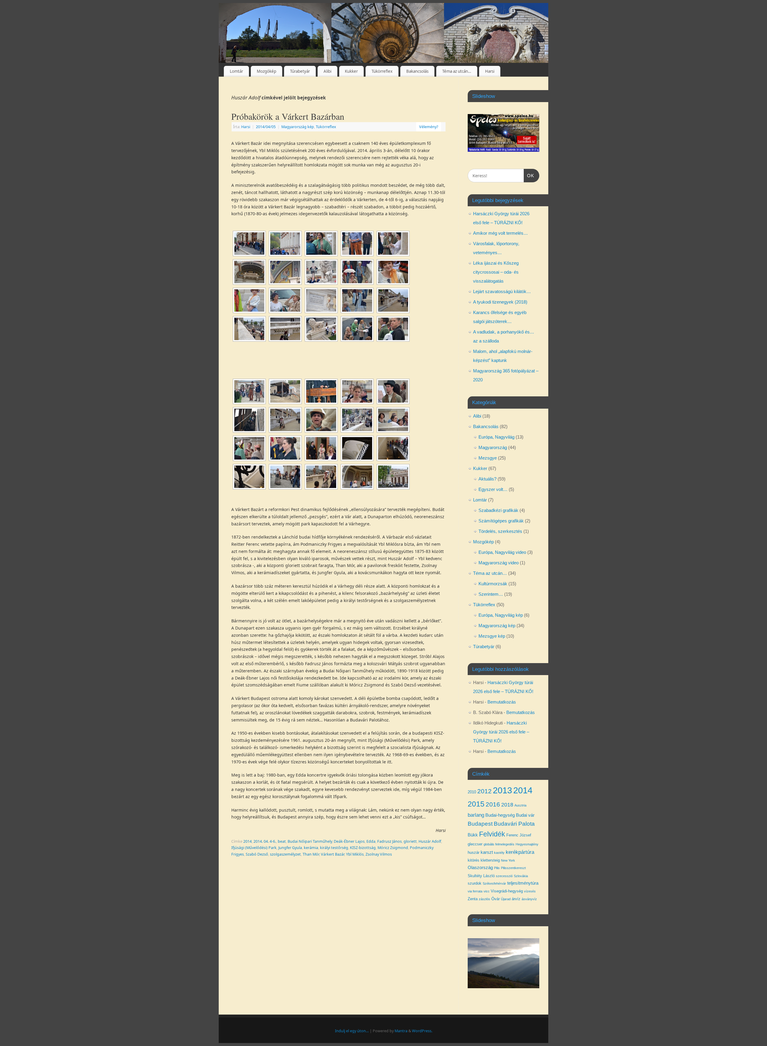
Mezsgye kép (491, 636)
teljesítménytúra (522, 883)
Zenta (473, 899)
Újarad (506, 899)
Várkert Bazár (332, 854)
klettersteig (490, 860)
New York (508, 860)
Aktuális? (487, 478)
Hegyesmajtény (527, 844)
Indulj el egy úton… (352, 1030)
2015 (476, 804)
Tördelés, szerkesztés (500, 531)
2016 (493, 804)
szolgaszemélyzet (285, 854)
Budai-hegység (500, 815)
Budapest (480, 824)
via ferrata (475, 891)
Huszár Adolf (430, 841)
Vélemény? (428, 126)
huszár (473, 852)
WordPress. (422, 1030)
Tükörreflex (382, 71)
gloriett (410, 841)
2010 (472, 792)
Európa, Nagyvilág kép (500, 615)
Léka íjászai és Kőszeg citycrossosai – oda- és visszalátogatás (496, 272)
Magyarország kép (297, 126)
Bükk (473, 835)
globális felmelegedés (499, 844)
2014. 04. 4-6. (264, 841)
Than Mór (311, 854)
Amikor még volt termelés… (500, 233)
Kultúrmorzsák (492, 583)
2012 (484, 791)
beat (282, 841)
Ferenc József (518, 835)
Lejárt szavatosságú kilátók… (502, 291)
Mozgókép (266, 71)
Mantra (401, 1030)
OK (529, 175)
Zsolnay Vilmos (379, 854)
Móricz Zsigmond (393, 847)
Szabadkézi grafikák (498, 510)
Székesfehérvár (494, 883)
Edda (370, 841)
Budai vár (525, 815)
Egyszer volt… (493, 489)
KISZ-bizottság (363, 847)
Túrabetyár (300, 71)
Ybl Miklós (355, 854)
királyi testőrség (334, 847)
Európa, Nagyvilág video (502, 552)
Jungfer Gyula (290, 847)
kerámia (311, 847)
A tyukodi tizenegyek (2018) (500, 301)
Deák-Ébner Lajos (349, 841)
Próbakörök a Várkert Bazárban (287, 116)
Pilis (497, 868)
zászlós (484, 899)
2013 (502, 790)
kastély (499, 852)
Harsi (489, 71)
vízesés (530, 891)
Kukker (351, 71)
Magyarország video (498, 562)
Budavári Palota (514, 824)
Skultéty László (481, 876)
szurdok (474, 883)
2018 (507, 805)
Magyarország (492, 447)
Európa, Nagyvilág (496, 436)
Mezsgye (487, 457)
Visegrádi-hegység (507, 891)
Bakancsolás (417, 71)
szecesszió (504, 876)
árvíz (516, 899)
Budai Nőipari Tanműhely (310, 841)
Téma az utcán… (456, 71)
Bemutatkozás (501, 701)
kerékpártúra (520, 852)
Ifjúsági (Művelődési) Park (254, 847)
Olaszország (480, 867)
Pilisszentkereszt (513, 868)
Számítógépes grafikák (501, 520)
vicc (487, 891)
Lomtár (236, 71)
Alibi (327, 71)
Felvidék (492, 834)
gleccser (475, 844)
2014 (247, 841)
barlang (476, 815)
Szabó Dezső (257, 854)
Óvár (495, 899)
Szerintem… (490, 594)
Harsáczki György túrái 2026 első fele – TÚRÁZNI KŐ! (501, 731)
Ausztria (520, 805)
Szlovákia (521, 876)
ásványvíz (529, 899)
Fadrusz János (389, 841)
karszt (487, 852)
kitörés (473, 860)
